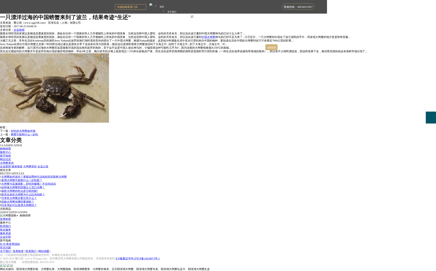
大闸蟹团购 (216, 27)
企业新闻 (19, 29)
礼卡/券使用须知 (10, 244)
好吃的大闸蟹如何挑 (23, 130)
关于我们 (5, 251)
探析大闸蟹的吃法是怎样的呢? (19, 191)
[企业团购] (431, 106)
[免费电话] (431, 118)
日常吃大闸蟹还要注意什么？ (19, 198)
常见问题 (5, 247)
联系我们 (5, 226)
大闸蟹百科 (30, 166)
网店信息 (5, 159)
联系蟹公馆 (258, 42)
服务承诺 (5, 233)
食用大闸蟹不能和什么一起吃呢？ (21, 180)
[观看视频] (431, 131)
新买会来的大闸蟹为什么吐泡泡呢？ (23, 194)
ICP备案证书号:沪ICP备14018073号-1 (138, 258)
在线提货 (271, 47)
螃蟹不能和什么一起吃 (24, 134)
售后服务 (5, 229)
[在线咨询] (431, 93)
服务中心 (5, 152)
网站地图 (43, 251)
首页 (162, 6)
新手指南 (5, 155)
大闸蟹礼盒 (202, 22)
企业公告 (42, 166)
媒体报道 (17, 166)
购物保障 (5, 148)
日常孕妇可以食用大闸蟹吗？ (19, 205)
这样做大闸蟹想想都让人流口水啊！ (23, 187)
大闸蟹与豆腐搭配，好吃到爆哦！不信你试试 (28, 183)
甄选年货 (244, 37)
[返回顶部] (431, 141)
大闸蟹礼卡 (185, 17)
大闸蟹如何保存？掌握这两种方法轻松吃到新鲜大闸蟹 (34, 176)
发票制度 (5, 219)
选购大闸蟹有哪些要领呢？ (17, 201)
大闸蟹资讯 (7, 162)
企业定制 (5, 236)
